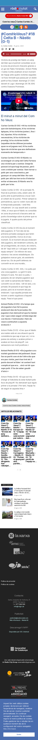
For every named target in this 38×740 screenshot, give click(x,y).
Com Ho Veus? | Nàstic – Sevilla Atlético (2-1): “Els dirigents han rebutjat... (6, 457)
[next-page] (20, 470)
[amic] (19, 543)
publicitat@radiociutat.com (19, 618)
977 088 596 (20, 604)
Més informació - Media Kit (19, 620)
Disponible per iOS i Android (19, 632)
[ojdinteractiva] (19, 566)
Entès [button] (19, 734)
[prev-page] (18, 470)
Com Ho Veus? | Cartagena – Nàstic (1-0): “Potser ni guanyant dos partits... (18, 456)
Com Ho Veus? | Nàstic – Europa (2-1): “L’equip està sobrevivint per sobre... (19, 430)
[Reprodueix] (4, 54)
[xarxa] (19, 536)
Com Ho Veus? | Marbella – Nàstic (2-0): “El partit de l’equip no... (31, 455)
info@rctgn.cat (19, 606)
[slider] (33, 54)
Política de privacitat (8, 581)
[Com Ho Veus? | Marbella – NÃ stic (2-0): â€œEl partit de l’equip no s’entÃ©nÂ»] (31, 444)
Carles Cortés (7, 46)
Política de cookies (7, 584)
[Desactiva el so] (28, 54)
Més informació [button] (9, 729)
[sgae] (19, 551)
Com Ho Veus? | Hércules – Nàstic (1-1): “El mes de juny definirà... (6, 429)
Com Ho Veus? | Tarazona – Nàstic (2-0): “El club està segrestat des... (31, 430)
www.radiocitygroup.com (26, 662)
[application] (19, 54)
